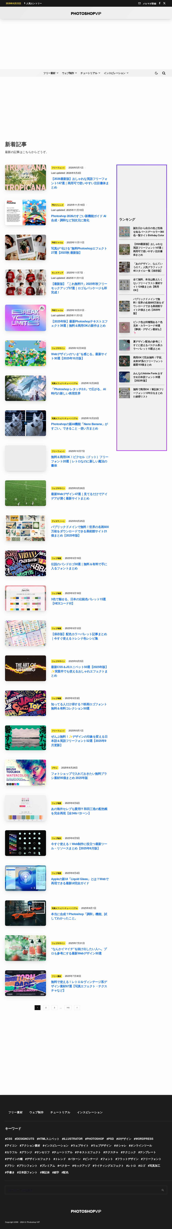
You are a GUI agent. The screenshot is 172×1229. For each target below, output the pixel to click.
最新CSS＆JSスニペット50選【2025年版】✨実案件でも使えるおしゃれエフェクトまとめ (79, 671)
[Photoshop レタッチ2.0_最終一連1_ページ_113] (25, 388)
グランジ (26, 1152)
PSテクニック (57, 204)
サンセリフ (43, 1152)
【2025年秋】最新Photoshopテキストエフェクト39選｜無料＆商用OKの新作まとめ (79, 323)
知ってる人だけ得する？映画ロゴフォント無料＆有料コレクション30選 (79, 706)
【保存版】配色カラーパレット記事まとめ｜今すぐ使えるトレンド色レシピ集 (79, 636)
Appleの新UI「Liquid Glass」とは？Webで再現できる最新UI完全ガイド (80, 881)
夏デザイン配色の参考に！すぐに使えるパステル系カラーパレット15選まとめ (148, 345)
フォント (107, 1159)
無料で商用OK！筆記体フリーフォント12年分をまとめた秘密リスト (148, 393)
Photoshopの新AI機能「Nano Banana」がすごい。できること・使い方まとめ (79, 426)
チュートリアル (88, 73)
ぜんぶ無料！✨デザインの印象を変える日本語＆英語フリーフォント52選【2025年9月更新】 (79, 740)
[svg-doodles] (25, 843)
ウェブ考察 (56, 558)
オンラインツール (141, 1145)
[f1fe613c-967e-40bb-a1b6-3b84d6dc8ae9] (25, 458)
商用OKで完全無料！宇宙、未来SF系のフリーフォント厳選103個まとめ (148, 361)
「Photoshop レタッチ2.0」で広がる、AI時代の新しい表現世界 (78, 391)
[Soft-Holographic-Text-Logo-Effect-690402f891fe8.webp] (25, 318)
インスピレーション (114, 73)
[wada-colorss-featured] (25, 598)
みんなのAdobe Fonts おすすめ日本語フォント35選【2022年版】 (148, 377)
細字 (56, 1172)
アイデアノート (58, 521)
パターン (75, 1159)
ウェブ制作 (68, 73)
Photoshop (95, 1139)
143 (68, 1008)
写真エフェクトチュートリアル (64, 383)
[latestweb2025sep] (25, 493)
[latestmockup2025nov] (25, 282)
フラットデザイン (128, 1159)
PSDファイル (57, 242)
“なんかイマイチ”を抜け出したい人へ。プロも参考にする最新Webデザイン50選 (79, 951)
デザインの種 (15, 1159)
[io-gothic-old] (25, 737)
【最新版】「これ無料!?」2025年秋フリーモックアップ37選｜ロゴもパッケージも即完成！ (79, 288)
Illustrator (73, 1139)
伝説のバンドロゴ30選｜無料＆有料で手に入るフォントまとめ (79, 566)
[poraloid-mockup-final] (25, 247)
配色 (66, 1172)
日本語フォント (28, 1172)
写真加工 (154, 1165)
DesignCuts (25, 1139)
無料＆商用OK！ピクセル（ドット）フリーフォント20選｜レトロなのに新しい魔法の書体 (79, 461)
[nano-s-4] (25, 423)
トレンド (60, 1159)
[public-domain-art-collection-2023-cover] (25, 528)
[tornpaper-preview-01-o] (25, 983)
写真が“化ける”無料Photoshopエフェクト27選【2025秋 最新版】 (79, 250)
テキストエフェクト (89, 1152)
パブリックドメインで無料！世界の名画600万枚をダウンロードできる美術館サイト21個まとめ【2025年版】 (80, 531)
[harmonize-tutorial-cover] (25, 913)
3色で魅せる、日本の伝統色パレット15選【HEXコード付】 (78, 601)
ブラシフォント (28, 1165)
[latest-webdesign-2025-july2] (25, 948)
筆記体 (46, 1172)
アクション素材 (30, 1145)
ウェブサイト (81, 1145)
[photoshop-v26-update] (25, 212)
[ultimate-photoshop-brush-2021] (25, 773)
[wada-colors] (25, 808)
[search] (163, 1190)
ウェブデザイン (58, 348)
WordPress (144, 1139)
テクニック (129, 1152)
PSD (111, 1139)
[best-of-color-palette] (25, 633)
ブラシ (54, 767)
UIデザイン (124, 1139)
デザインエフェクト (39, 1159)
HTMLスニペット (48, 1139)
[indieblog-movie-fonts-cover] (25, 703)
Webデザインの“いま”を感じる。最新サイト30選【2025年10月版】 (79, 356)
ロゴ (142, 1165)
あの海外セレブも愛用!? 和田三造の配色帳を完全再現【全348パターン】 (79, 811)
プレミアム (48, 1165)
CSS (9, 1139)
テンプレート (148, 1152)
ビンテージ (91, 1159)
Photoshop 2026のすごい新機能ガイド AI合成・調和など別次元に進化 (78, 218)
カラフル (12, 1152)
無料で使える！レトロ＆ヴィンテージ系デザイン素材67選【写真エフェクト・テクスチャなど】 (79, 986)
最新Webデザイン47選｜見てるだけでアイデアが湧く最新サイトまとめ (79, 496)
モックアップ (57, 272)
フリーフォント (58, 167)
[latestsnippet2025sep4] (25, 668)
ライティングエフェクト (109, 1165)
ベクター (64, 1165)
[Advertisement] (86, 44)
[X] (164, 3)
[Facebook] (160, 3)
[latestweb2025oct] (25, 353)
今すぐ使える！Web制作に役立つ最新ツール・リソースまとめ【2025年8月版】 (79, 846)
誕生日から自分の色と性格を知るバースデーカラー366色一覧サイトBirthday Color (148, 231)
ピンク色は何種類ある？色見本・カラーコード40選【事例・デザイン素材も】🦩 (148, 327)
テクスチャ (111, 1152)
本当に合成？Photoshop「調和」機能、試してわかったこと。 (79, 916)
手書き (11, 1172)
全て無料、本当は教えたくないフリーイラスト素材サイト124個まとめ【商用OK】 (148, 285)
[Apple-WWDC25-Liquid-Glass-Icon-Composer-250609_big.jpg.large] (25, 878)
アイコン (12, 1145)
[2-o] (25, 177)
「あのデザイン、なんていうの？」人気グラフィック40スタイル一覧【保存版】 (148, 267)
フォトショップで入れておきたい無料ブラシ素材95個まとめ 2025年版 (79, 776)
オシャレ (121, 1145)
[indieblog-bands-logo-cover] (25, 563)
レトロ (132, 1165)
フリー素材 (49, 73)
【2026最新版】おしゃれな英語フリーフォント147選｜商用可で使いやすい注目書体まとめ (80, 183)
